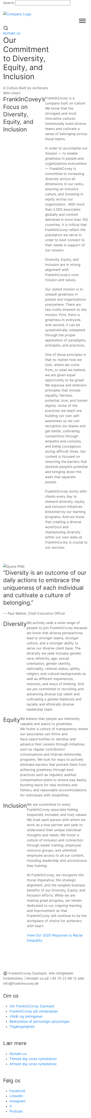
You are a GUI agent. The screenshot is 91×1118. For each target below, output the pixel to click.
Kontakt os (11, 33)
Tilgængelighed (22, 1026)
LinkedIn (16, 1096)
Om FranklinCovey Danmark (32, 1006)
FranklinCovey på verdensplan (34, 1011)
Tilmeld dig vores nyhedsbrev (33, 1059)
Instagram (17, 1101)
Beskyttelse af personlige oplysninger (40, 1021)
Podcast (16, 1111)
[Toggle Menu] (82, 21)
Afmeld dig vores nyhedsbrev (33, 1064)
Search (8, 3)
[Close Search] (5, 8)
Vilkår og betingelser (26, 1016)
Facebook (17, 1091)
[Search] (5, 27)
